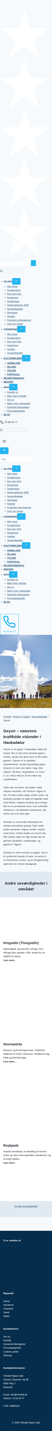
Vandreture (12, 345)
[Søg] (33, 263)
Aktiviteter (12, 312)
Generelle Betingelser (18, 407)
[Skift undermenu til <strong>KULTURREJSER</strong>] (26, 358)
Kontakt (7, 1340)
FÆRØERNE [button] (10, 329)
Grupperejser (14, 290)
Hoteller (11, 316)
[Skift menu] (4, 442)
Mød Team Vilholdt (16, 396)
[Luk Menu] (4, 450)
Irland (6, 1312)
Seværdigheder (15, 309)
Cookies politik (11, 1351)
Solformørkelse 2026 (18, 305)
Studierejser (13, 301)
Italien (6, 1316)
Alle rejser (12, 286)
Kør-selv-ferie (14, 294)
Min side (24, 7)
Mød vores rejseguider (18, 403)
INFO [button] (6, 387)
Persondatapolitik (16, 411)
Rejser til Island (21, 716)
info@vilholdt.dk (19, 1394)
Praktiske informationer (19, 320)
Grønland (8, 1308)
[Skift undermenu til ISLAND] (16, 281)
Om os (10, 399)
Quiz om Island (15, 324)
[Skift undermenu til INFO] (13, 387)
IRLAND (11, 367)
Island (6, 1301)
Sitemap (7, 1355)
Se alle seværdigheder (26, 1206)
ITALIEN (11, 370)
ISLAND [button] (8, 281)
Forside (7, 716)
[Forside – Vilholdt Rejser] (26, 273)
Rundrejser (12, 297)
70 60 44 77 (11, 422)
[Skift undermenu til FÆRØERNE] (21, 329)
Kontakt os (12, 392)
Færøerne (8, 1305)
